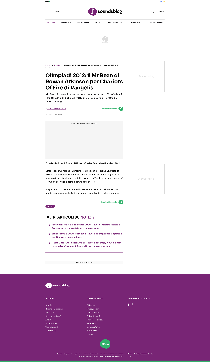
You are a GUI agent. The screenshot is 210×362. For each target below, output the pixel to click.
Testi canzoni (115, 22)
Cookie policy (93, 312)
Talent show (156, 22)
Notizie (51, 22)
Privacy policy (93, 309)
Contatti (90, 334)
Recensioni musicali (54, 309)
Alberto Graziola (56, 109)
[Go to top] (181, 354)
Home (47, 65)
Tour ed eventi (135, 22)
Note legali (91, 323)
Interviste (66, 22)
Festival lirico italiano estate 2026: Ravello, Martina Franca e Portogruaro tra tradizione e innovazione (86, 226)
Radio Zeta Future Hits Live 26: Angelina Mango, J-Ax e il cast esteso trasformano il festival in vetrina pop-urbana (86, 244)
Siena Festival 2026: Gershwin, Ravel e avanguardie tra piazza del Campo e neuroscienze (87, 235)
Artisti (98, 22)
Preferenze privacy (95, 320)
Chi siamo (91, 305)
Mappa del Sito (93, 327)
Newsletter (92, 331)
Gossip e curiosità (53, 316)
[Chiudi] (204, 7)
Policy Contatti (93, 316)
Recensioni (83, 22)
